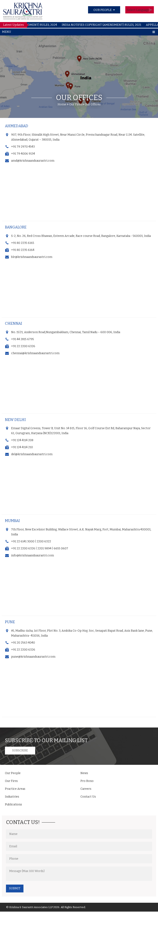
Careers (85, 789)
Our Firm (75, 104)
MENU (6, 32)
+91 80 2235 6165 (22, 243)
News (84, 773)
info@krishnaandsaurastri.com (32, 555)
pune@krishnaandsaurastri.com (33, 656)
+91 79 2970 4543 (23, 146)
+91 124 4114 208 (22, 440)
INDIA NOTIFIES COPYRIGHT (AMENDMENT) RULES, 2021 (92, 25)
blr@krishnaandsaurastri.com (31, 257)
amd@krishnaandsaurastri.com (32, 160)
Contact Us (88, 796)
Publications (13, 804)
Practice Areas (15, 789)
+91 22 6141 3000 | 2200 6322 (31, 541)
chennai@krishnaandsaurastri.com (35, 353)
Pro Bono (87, 781)
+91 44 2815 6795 (22, 339)
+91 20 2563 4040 (23, 642)
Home (62, 104)
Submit (14, 888)
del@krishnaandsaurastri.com (31, 454)
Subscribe (20, 750)
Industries (12, 796)
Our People (13, 773)
